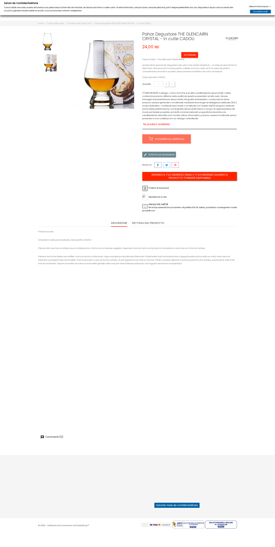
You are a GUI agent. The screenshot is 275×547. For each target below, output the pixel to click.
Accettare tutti (260, 11)
